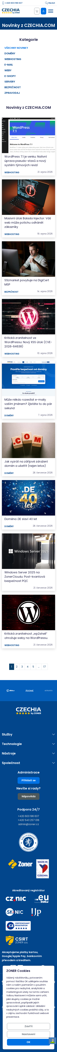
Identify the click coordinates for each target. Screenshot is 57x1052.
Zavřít (29, 1026)
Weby (7, 70)
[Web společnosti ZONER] (20, 868)
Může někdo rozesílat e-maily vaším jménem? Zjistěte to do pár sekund (28, 404)
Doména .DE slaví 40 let (20, 519)
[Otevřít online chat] (52, 1041)
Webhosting (12, 59)
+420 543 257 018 (28, 820)
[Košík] (37, 11)
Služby (7, 734)
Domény (9, 53)
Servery (9, 81)
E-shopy (10, 76)
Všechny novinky (16, 48)
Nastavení (28, 1034)
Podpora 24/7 (28, 809)
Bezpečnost (12, 87)
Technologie (12, 744)
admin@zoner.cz (28, 824)
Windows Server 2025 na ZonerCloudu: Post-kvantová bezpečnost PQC (24, 576)
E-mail (8, 65)
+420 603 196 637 (13, 3)
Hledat (51, 3)
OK (28, 1042)
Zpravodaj (12, 93)
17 (44, 667)
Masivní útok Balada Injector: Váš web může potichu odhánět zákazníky (27, 222)
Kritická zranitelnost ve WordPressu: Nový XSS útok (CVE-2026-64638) (28, 342)
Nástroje (9, 753)
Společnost (11, 763)
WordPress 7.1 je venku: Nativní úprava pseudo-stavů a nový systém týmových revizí (25, 161)
